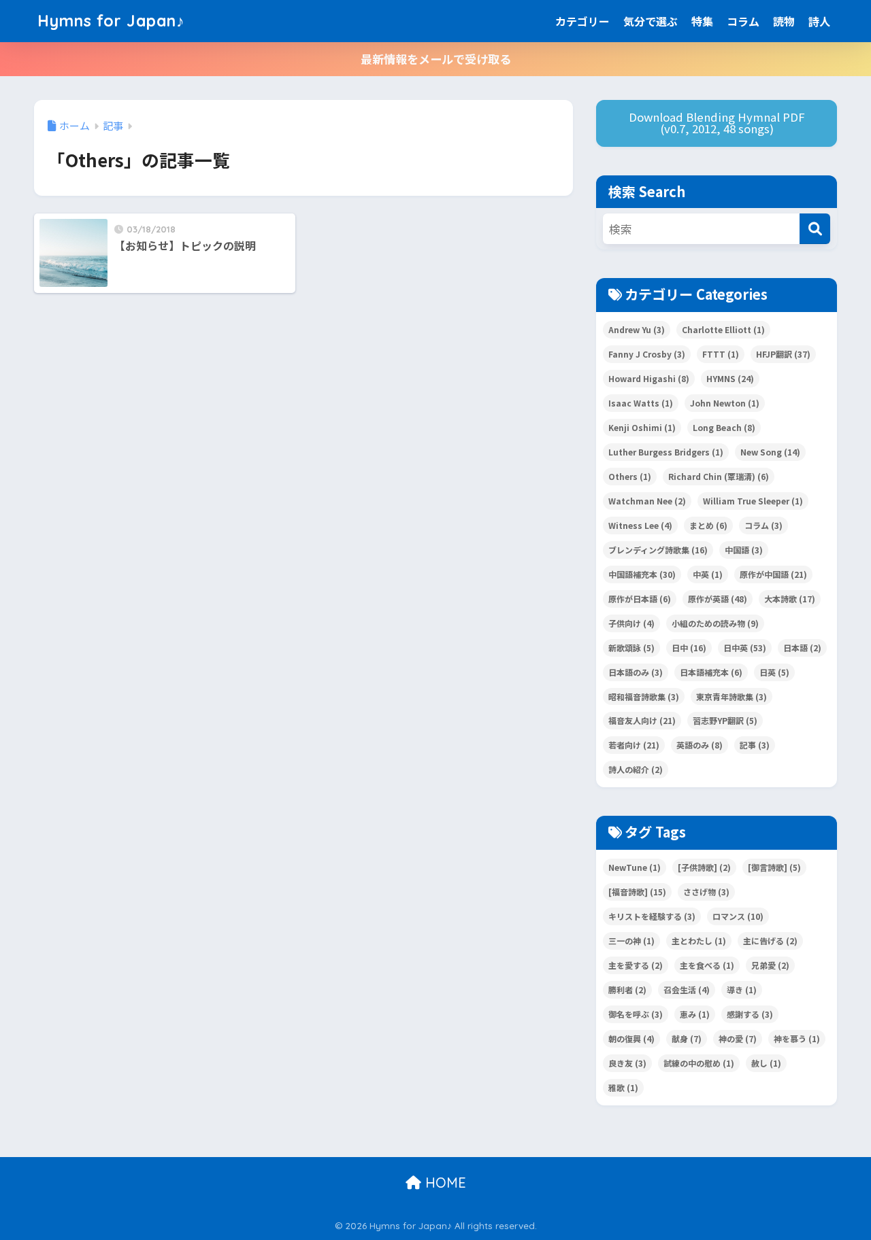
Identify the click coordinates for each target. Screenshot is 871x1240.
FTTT (720, 354)
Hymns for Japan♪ (111, 21)
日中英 (744, 647)
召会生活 (686, 989)
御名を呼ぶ (635, 1014)
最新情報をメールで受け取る (436, 58)
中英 (708, 574)
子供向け (631, 623)
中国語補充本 (642, 574)
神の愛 (738, 1038)
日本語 (802, 647)
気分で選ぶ (650, 21)
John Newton (724, 403)
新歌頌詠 (631, 647)
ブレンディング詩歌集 (658, 549)
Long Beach (724, 427)
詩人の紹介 (635, 769)
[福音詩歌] (637, 891)
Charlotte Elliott (723, 329)
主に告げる (770, 940)
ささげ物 (706, 891)
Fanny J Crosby (646, 354)
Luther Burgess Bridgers (665, 452)
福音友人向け (642, 720)
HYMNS (730, 378)
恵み (695, 1014)
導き (742, 989)
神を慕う (797, 1038)
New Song (770, 452)
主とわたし (699, 940)
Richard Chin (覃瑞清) (718, 476)
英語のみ (699, 745)
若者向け (633, 745)
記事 (755, 745)
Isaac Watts (640, 403)
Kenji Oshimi (642, 427)
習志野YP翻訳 (725, 720)
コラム (743, 21)
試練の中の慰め (698, 1063)
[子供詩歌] (704, 867)
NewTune (634, 867)
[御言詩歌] (774, 867)
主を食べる (707, 965)
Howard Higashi (648, 378)
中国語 (744, 549)
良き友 (627, 1063)
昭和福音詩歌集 (643, 696)
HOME (443, 1182)
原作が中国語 (773, 574)
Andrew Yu (636, 329)
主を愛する (635, 965)
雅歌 (623, 1087)
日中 (689, 647)
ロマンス (737, 916)
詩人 (819, 21)
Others (629, 476)
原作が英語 (717, 598)
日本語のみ (635, 672)
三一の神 (631, 940)
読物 (784, 21)
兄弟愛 (770, 965)
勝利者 (627, 989)
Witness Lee (640, 525)
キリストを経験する (651, 916)
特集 (702, 21)
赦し (766, 1063)
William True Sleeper (753, 500)
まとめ (708, 525)
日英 (774, 672)
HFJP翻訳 (783, 354)
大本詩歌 (789, 598)
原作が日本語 (639, 598)
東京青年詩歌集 (731, 696)
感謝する (750, 1014)
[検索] (815, 228)
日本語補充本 (711, 672)
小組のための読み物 (715, 623)
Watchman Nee (647, 500)
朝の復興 (631, 1038)
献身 (687, 1038)
